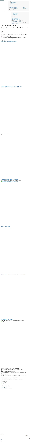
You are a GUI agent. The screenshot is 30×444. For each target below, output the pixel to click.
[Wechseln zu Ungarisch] (18, 9)
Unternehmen (10, 9)
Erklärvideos (24, 7)
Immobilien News (13, 22)
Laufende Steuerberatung (13, 2)
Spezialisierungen (11, 5)
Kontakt (13, 9)
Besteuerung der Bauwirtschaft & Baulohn (14, 8)
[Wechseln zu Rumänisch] (21, 9)
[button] (15, 368)
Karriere (10, 10)
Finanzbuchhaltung (12, 3)
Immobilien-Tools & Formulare (25, 8)
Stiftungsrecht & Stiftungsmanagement (13, 7)
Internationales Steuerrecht (12, 6)
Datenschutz (1, 442)
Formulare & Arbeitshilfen (25, 6)
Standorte (1, 439)
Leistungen (11, 1)
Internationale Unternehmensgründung (14, 4)
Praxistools (23, 5)
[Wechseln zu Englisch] (16, 9)
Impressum (1, 441)
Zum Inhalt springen (2, 0)
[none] (1, 370)
